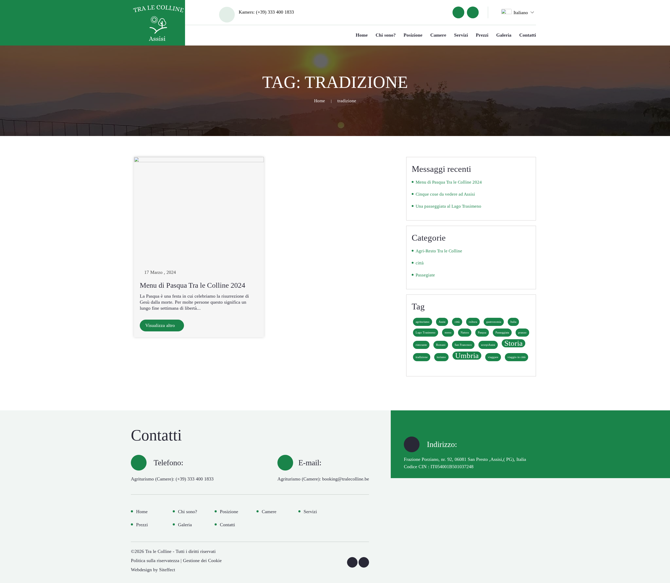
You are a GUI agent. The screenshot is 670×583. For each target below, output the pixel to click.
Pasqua (482, 332)
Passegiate (425, 275)
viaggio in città (516, 357)
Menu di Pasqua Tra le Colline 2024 (192, 285)
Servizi (461, 35)
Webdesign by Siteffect (153, 569)
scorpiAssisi (488, 344)
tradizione (422, 357)
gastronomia (493, 321)
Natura (465, 332)
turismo (441, 357)
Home (362, 35)
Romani (440, 344)
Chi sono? (386, 35)
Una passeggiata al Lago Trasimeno (448, 206)
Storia (513, 343)
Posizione (413, 35)
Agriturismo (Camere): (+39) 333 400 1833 (172, 479)
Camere (438, 35)
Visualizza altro (160, 325)
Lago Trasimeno (426, 332)
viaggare (493, 357)
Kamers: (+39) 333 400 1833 (266, 12)
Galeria (503, 35)
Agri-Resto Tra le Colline (439, 250)
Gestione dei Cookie (202, 560)
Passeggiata (502, 332)
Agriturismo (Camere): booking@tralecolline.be (323, 479)
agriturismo (422, 321)
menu (448, 332)
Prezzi (482, 35)
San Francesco (463, 344)
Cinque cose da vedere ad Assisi (445, 194)
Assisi (442, 321)
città (420, 263)
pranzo (522, 332)
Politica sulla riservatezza (155, 560)
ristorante (421, 344)
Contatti (527, 35)
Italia (513, 321)
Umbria (467, 356)
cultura (473, 321)
